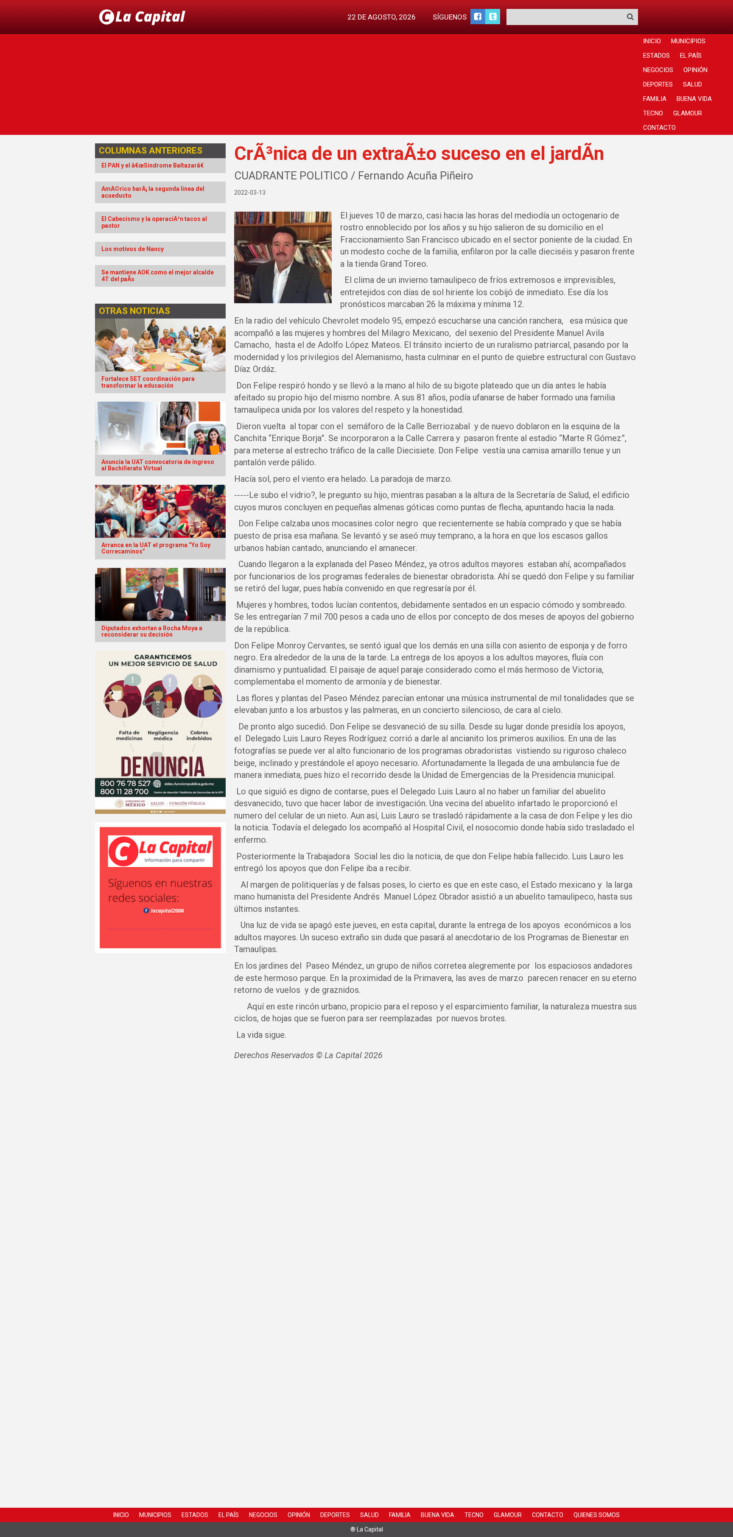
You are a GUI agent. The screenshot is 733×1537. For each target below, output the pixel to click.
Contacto (659, 127)
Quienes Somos (597, 1515)
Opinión (695, 70)
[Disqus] (436, 1180)
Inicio (652, 41)
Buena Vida (694, 99)
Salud (692, 84)
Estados (656, 55)
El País (691, 55)
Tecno (653, 113)
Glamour (687, 113)
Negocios (658, 70)
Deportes (658, 84)
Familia (654, 99)
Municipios (688, 41)
